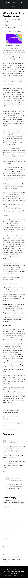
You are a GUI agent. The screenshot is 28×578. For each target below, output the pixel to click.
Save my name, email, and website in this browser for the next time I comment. (12, 559)
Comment (6, 506)
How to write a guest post (13, 441)
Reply (4, 471)
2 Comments (7, 21)
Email (5, 538)
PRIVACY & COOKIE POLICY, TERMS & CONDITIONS (14, 572)
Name (5, 530)
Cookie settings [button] (7, 575)
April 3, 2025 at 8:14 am (16, 480)
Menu (15, 6)
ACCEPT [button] (16, 575)
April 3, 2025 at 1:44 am (13, 442)
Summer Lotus (7, 31)
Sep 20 (13, 31)
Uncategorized (12, 429)
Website (5, 547)
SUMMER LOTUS (14, 2)
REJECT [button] (22, 575)
